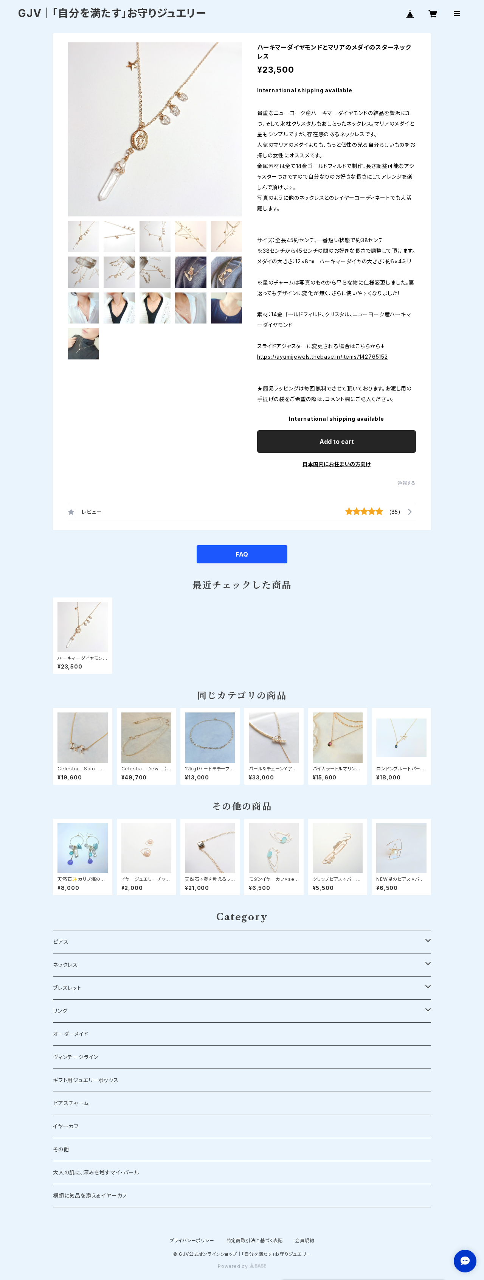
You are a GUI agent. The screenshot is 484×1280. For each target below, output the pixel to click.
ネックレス (65, 964)
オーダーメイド (70, 1034)
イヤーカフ (66, 1126)
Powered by (234, 1266)
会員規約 (304, 1240)
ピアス (60, 941)
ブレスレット (67, 987)
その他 (61, 1149)
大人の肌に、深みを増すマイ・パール (96, 1172)
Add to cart (337, 441)
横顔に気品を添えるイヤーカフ (90, 1195)
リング (60, 1011)
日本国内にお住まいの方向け (336, 464)
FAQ (242, 554)
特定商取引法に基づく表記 (254, 1240)
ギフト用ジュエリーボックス (85, 1080)
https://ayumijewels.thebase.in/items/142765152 (322, 356)
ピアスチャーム (71, 1103)
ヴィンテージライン (75, 1057)
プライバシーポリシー (192, 1240)
